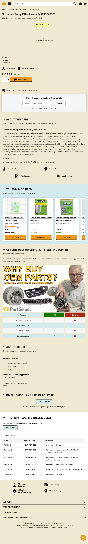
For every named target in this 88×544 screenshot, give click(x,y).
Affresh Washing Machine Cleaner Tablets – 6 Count (66, 218)
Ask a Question (44, 401)
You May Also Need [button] (19, 189)
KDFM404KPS (30, 469)
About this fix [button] (16, 347)
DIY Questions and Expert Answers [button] (30, 395)
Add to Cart (23, 79)
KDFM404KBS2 (30, 457)
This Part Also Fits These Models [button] (29, 418)
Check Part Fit (10, 427)
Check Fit (59, 103)
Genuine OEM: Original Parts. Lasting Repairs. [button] (37, 250)
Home (4, 9)
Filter (24, 9)
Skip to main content (44, 19)
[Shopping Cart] (85, 3)
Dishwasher (14, 9)
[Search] (74, 3)
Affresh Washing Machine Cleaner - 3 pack (14, 218)
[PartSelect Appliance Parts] (4, 3)
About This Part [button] (17, 119)
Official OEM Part (28, 68)
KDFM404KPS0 (30, 474)
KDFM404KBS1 (30, 450)
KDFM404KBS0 (30, 445)
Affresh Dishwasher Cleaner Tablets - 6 (41, 218)
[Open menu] (10, 4)
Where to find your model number (44, 108)
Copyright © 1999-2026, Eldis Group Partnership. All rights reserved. (44, 527)
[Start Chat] (83, 538)
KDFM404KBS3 (30, 464)
